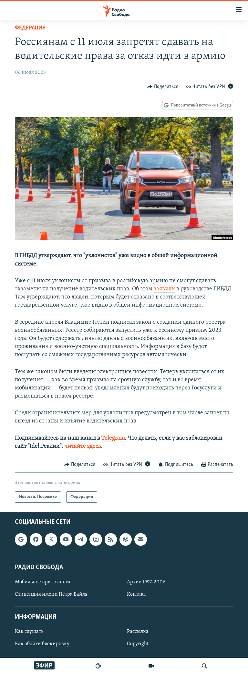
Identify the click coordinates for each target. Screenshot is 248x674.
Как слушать (29, 631)
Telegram (113, 438)
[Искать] (204, 666)
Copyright (138, 643)
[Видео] (151, 666)
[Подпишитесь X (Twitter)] (51, 539)
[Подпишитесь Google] (21, 539)
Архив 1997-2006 (146, 581)
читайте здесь (83, 446)
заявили (164, 289)
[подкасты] (98, 666)
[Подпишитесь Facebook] (36, 539)
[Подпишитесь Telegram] (81, 539)
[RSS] (111, 539)
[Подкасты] (125, 539)
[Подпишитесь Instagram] (95, 539)
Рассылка (138, 631)
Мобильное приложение (43, 581)
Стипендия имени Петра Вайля (51, 594)
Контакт (136, 594)
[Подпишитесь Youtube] (66, 539)
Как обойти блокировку (42, 643)
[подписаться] (140, 539)
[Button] (162, 87)
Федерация (30, 28)
